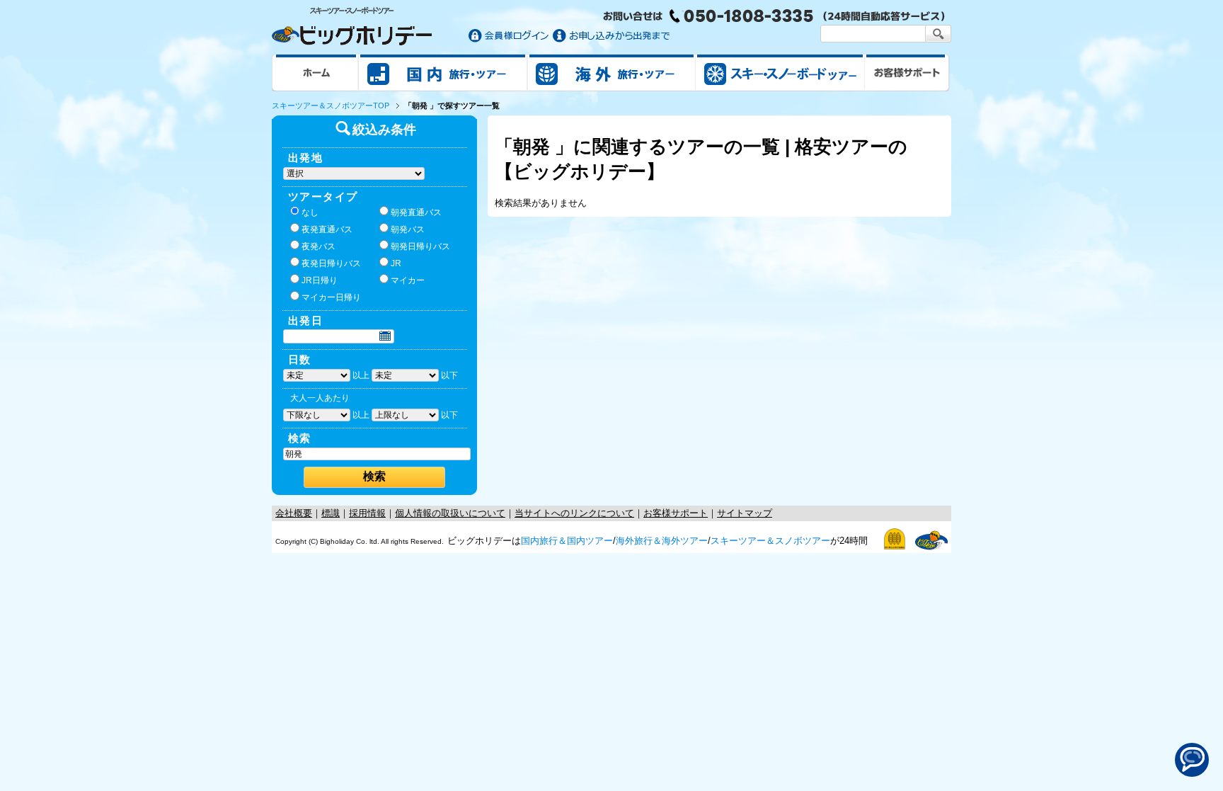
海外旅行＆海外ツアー (662, 540)
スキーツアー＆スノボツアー (770, 540)
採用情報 (367, 513)
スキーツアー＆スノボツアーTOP (330, 105)
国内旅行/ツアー (443, 72)
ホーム (315, 72)
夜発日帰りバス (331, 263)
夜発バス (318, 246)
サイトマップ (744, 513)
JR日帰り (320, 280)
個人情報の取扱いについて (450, 513)
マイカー (408, 280)
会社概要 (293, 513)
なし (310, 212)
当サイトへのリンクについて (574, 513)
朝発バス (408, 229)
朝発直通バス (416, 212)
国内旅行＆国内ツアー (567, 540)
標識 (330, 513)
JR (396, 263)
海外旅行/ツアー (611, 72)
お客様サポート (907, 72)
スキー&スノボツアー (780, 72)
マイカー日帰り (331, 297)
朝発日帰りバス (420, 246)
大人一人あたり (320, 398)
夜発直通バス (327, 229)
